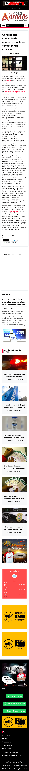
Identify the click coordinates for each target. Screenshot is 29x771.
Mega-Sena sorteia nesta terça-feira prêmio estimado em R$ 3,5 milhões (13, 467)
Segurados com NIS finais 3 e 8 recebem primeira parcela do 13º (14, 406)
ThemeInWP (23, 769)
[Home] (3, 25)
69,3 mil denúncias (12, 211)
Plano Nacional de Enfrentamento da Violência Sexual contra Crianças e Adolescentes (13, 93)
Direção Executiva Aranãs (16, 711)
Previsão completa (7, 596)
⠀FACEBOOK (7, 748)
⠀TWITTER (7, 735)
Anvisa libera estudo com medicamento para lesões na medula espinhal (13, 437)
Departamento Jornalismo (16, 703)
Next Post (5, 294)
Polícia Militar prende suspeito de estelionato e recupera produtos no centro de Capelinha (14, 376)
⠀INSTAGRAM (7, 745)
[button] (25, 665)
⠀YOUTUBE (7, 738)
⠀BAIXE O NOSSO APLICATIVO (13, 752)
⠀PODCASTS (7, 742)
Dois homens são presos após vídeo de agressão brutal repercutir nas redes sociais (13, 528)
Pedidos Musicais (16, 696)
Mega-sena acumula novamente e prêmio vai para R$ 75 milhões (13, 498)
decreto (8, 80)
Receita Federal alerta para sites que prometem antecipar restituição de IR (14, 302)
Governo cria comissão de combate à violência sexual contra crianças (14, 42)
